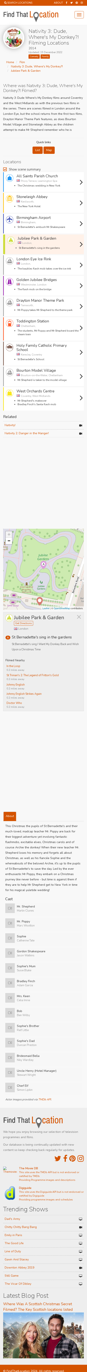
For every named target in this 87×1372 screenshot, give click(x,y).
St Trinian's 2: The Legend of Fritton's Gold (33, 675)
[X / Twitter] (57, 1159)
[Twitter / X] (71, 2)
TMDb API (44, 1099)
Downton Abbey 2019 (19, 1268)
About (58, 2)
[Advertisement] (43, 483)
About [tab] (10, 816)
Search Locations (19, 2)
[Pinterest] (77, 2)
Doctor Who (14, 703)
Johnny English (16, 685)
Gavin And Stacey (17, 1259)
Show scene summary (25, 169)
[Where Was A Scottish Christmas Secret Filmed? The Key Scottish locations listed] (43, 1335)
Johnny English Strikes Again (24, 694)
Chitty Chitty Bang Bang (21, 1227)
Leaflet (45, 608)
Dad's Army (12, 1219)
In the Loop (13, 666)
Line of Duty (13, 1251)
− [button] (9, 540)
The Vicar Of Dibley (18, 1284)
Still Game (12, 1276)
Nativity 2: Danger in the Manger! (27, 433)
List (37, 150)
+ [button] (9, 534)
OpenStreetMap (62, 608)
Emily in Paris (13, 1235)
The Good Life (14, 1243)
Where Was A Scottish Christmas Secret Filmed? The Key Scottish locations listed (38, 1306)
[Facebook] (66, 2)
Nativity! (10, 425)
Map (49, 150)
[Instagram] (82, 2)
